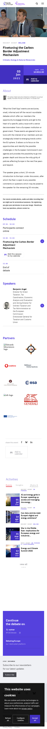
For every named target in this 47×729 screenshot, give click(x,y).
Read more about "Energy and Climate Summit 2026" (23, 551)
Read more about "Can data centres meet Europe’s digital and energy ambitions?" (23, 517)
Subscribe (9, 674)
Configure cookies (21, 719)
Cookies (17, 727)
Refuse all (8, 719)
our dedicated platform (16, 643)
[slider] (23, 544)
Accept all (35, 719)
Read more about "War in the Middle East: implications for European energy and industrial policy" (23, 534)
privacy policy (27, 708)
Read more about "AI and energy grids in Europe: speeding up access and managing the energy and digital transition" (23, 500)
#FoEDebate (11, 632)
